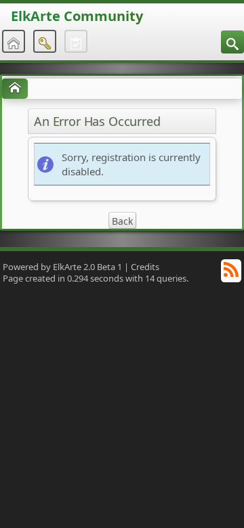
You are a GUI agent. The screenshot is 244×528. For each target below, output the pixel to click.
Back (122, 221)
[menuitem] (232, 41)
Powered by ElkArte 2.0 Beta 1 (62, 267)
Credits (145, 267)
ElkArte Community (77, 16)
